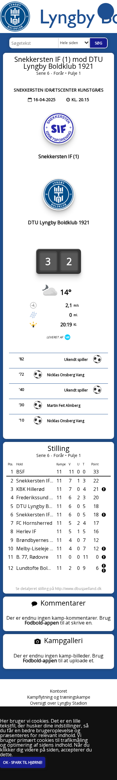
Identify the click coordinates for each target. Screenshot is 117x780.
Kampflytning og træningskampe (58, 697)
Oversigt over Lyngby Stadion (58, 703)
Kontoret (58, 691)
